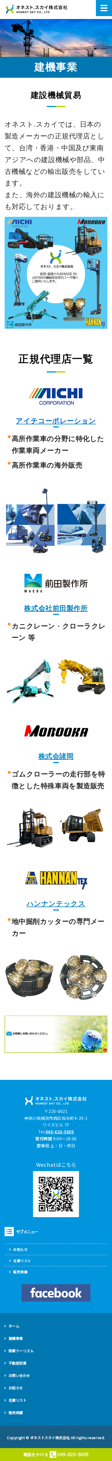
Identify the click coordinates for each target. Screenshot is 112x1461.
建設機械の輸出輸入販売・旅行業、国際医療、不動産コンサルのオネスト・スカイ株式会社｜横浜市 (36, 9)
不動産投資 (18, 1363)
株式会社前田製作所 (56, 608)
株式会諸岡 (56, 756)
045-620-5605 (60, 1132)
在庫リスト (22, 1260)
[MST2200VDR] (81, 840)
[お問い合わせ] (56, 1049)
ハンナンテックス (56, 903)
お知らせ (20, 1249)
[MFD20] (30, 847)
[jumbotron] (30, 700)
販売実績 (20, 1271)
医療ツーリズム (21, 1350)
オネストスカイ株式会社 (50, 1437)
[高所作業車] (30, 552)
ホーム (14, 1326)
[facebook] (56, 1293)
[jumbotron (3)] (81, 692)
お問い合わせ (19, 1375)
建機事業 (16, 1338)
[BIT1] (56, 997)
